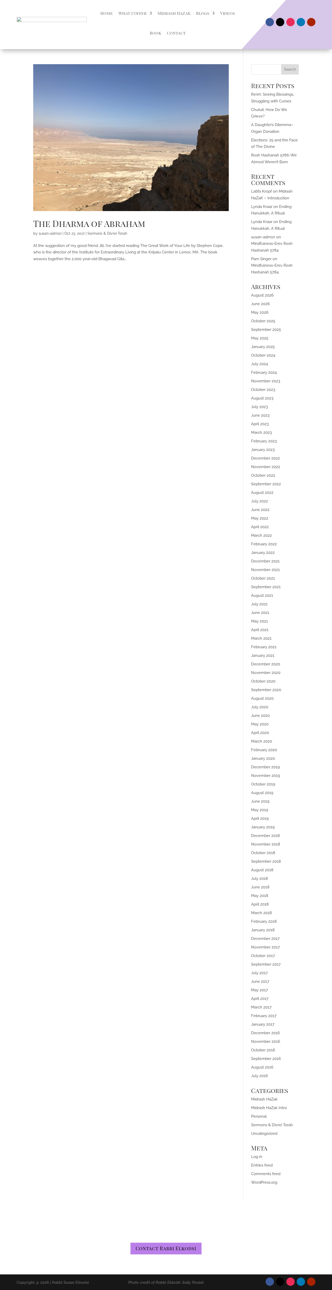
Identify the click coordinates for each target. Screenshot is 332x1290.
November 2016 (265, 1041)
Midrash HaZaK (173, 13)
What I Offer (133, 13)
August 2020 (262, 698)
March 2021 (261, 638)
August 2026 (262, 295)
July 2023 (259, 406)
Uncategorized (264, 1133)
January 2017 (262, 1024)
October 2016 (263, 1050)
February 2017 (263, 1015)
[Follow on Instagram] (290, 22)
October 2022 (263, 475)
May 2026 (259, 312)
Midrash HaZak (264, 1099)
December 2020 (265, 664)
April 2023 (260, 424)
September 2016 (266, 1058)
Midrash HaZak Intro (269, 1107)
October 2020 (263, 681)
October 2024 (263, 355)
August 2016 (262, 1067)
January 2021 (262, 655)
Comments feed (265, 1173)
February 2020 (264, 750)
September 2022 (266, 484)
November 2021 (265, 569)
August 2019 (262, 792)
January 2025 (263, 346)
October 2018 (263, 852)
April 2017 (259, 998)
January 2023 (263, 449)
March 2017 (261, 1007)
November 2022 (265, 466)
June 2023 (260, 415)
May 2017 (259, 990)
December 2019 (265, 767)
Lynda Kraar (261, 206)
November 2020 (265, 672)
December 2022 (265, 458)
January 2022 (263, 552)
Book (155, 33)
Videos (227, 13)
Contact (176, 33)
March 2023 (261, 432)
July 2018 (259, 878)
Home (106, 13)
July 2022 (259, 501)
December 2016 (265, 1033)
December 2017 (265, 938)
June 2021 (260, 612)
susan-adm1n (50, 233)
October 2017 (263, 955)
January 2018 (263, 930)
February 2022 (264, 544)
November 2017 (265, 947)
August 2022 (262, 492)
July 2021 (259, 604)
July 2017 (259, 973)
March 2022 (261, 535)
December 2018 (265, 835)
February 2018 (264, 921)
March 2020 (261, 741)
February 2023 (264, 441)
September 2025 (266, 329)
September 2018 (266, 861)
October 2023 (263, 389)
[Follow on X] (280, 22)
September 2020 (266, 689)
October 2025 (263, 321)
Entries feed (262, 1165)
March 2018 (261, 913)
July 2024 (259, 364)
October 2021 (263, 578)
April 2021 (259, 629)
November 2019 (265, 775)
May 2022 (259, 518)
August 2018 (262, 870)
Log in (256, 1156)
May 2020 (259, 724)
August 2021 (262, 595)
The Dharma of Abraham (89, 223)
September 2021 (266, 587)
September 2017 (266, 964)
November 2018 (265, 844)
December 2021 (265, 561)
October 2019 (263, 784)
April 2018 (260, 904)
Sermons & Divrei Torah (107, 233)
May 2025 (259, 338)
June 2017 (260, 981)
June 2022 (260, 509)
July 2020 (259, 707)
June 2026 (260, 304)
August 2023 (262, 398)
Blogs (202, 13)
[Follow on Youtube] (311, 22)
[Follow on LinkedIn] (301, 22)
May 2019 (259, 810)
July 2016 (259, 1075)
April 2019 (260, 818)
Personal (259, 1116)
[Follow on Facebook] (270, 22)
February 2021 (263, 647)
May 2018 (259, 895)
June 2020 (260, 715)
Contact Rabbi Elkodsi (166, 1248)
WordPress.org (264, 1182)
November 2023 (265, 381)
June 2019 (260, 801)
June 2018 (260, 887)
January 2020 (263, 758)
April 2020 (260, 732)
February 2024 (264, 372)
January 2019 (263, 827)
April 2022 (260, 527)
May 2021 (259, 621)
